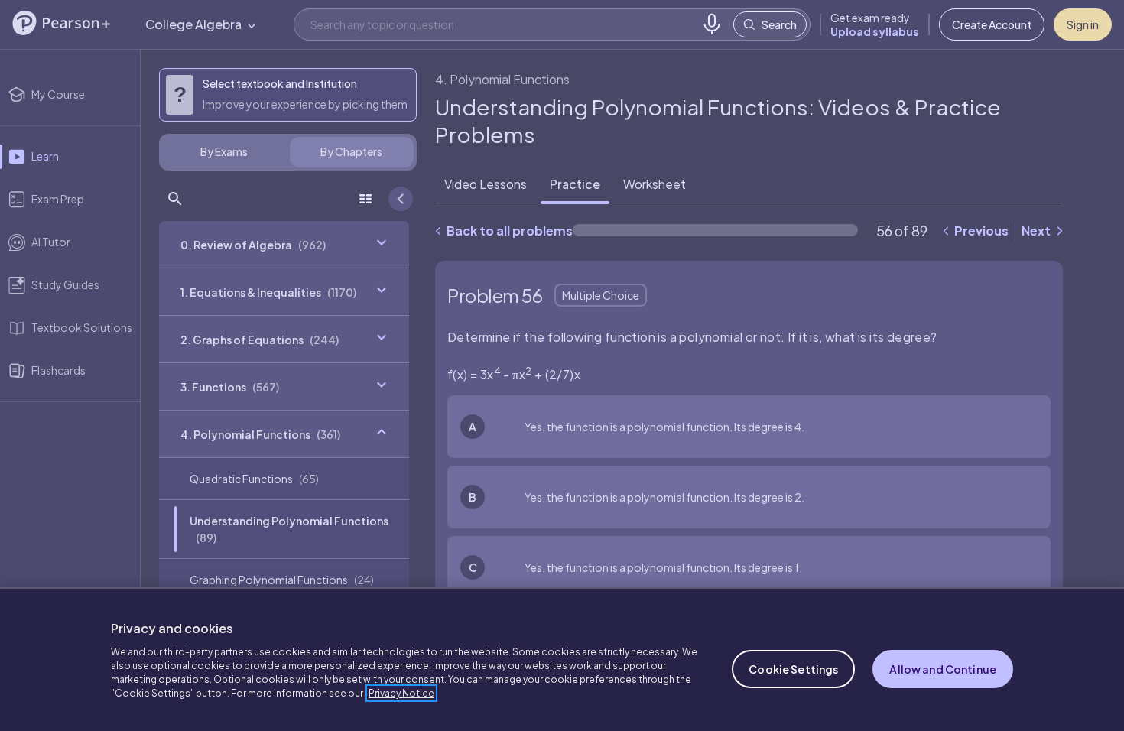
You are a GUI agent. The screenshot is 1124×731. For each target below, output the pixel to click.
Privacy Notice (401, 693)
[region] (562, 659)
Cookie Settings (793, 669)
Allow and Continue (942, 669)
